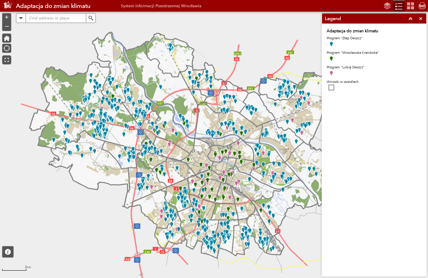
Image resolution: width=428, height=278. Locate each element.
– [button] (7, 26)
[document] (374, 62)
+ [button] (7, 17)
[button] (8, 252)
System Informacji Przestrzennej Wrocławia (161, 5)
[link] (6, 5)
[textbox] (56, 18)
